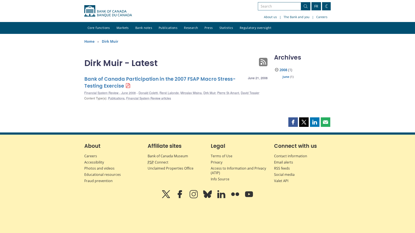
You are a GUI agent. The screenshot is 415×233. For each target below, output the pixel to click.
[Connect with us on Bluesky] (208, 197)
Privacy (216, 162)
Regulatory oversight (255, 28)
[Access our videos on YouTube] (249, 197)
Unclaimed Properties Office (170, 168)
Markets (123, 28)
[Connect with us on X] (166, 197)
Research (191, 28)
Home (89, 41)
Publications (168, 28)
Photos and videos (99, 168)
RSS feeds (282, 168)
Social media (284, 174)
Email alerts (283, 162)
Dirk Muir (110, 41)
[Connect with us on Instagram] (194, 197)
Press (208, 28)
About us (270, 17)
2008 (283, 70)
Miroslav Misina (191, 93)
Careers (321, 17)
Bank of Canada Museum (168, 156)
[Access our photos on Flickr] (236, 197)
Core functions (99, 28)
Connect (158, 162)
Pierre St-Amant (228, 93)
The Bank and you (297, 17)
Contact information (290, 156)
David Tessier (250, 93)
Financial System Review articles (148, 98)
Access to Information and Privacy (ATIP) (238, 170)
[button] (293, 122)
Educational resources (102, 174)
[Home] (108, 11)
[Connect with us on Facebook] (180, 197)
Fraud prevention (98, 180)
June (286, 77)
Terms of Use (221, 156)
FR (316, 6)
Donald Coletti (148, 93)
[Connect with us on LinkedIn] (222, 197)
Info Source (220, 179)
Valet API (281, 180)
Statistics (226, 28)
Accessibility (94, 162)
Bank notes (143, 28)
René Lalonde (169, 93)
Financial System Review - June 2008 (110, 93)
